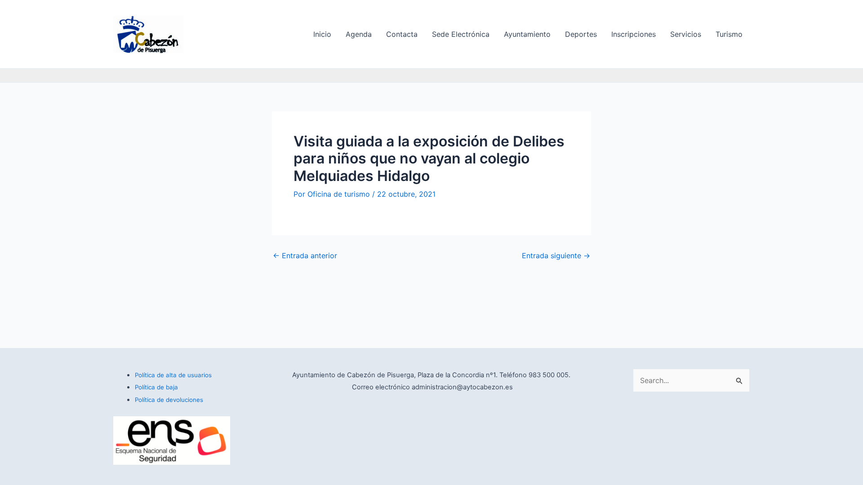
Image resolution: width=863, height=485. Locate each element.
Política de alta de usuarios (173, 375)
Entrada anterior (305, 255)
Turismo (729, 34)
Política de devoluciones (169, 399)
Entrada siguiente (556, 255)
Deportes (581, 34)
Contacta (402, 34)
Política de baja (156, 387)
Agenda (359, 34)
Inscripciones (633, 34)
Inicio (322, 34)
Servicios (685, 34)
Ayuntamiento (527, 34)
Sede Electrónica (460, 34)
